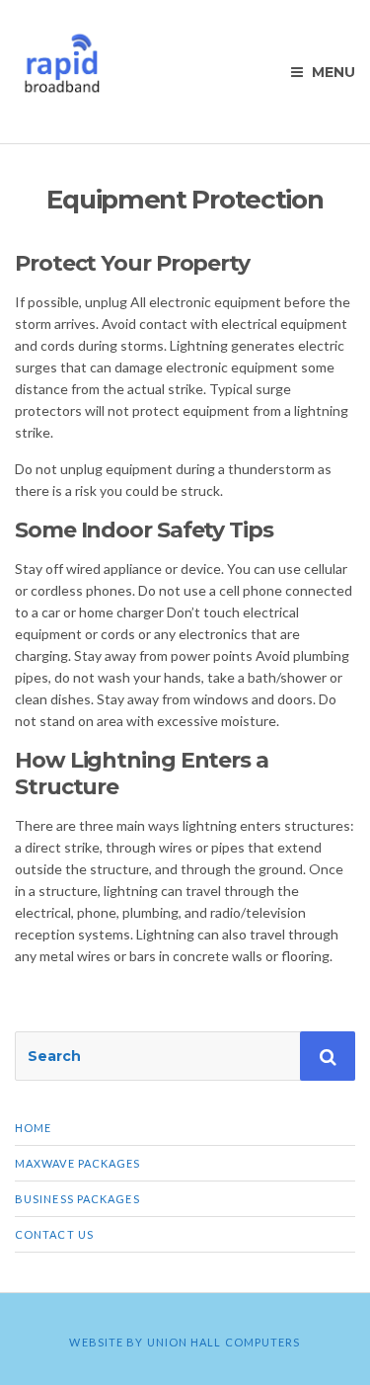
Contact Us (54, 1234)
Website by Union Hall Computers (184, 1342)
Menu (331, 72)
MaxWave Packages (78, 1163)
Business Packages (77, 1198)
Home (33, 1127)
